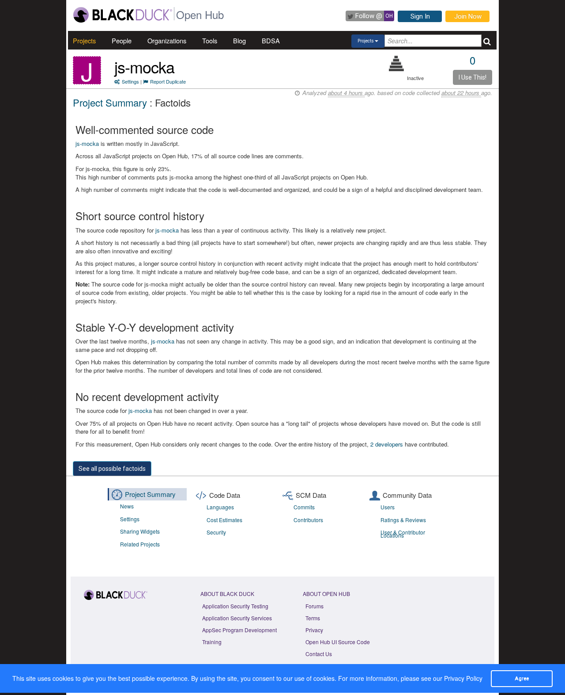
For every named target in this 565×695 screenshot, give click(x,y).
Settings (130, 81)
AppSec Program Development (239, 630)
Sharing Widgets (140, 531)
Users (387, 507)
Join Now (468, 16)
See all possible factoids (112, 468)
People (122, 40)
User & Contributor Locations (402, 533)
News (127, 506)
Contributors (308, 519)
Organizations (166, 40)
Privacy (314, 630)
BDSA (271, 40)
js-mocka (144, 66)
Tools (209, 40)
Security (216, 532)
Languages (220, 507)
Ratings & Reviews (403, 519)
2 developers (386, 444)
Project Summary (110, 102)
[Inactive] (396, 63)
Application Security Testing (235, 606)
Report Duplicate (168, 81)
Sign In (420, 16)
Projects (84, 40)
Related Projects (140, 544)
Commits (304, 507)
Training (212, 641)
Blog (239, 40)
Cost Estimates (224, 519)
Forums (314, 606)
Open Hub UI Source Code (337, 641)
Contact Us (318, 653)
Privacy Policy (463, 678)
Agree (522, 678)
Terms (312, 618)
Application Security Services (237, 618)
